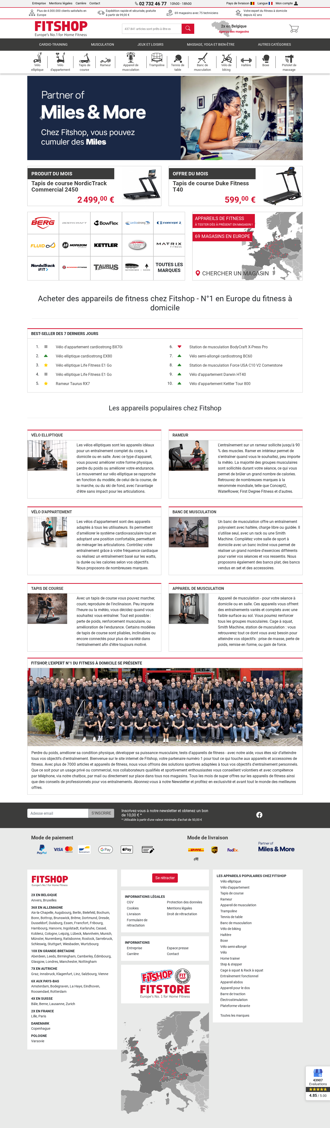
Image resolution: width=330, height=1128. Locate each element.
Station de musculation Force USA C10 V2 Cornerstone (235, 365)
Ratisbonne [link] (71, 939)
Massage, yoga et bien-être (211, 45)
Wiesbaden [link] (71, 944)
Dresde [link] (104, 918)
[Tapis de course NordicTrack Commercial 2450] (141, 185)
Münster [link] (37, 939)
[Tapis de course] (47, 608)
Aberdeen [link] (38, 956)
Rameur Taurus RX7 (73, 383)
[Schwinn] (74, 267)
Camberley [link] (85, 956)
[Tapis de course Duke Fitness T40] (282, 185)
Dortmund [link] (89, 918)
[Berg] (43, 223)
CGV (130, 902)
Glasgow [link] (37, 962)
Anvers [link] (36, 900)
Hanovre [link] (55, 928)
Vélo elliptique (47, 435)
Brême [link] (75, 918)
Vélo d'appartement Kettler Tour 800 (220, 383)
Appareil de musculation (198, 588)
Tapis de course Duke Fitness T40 (211, 186)
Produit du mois (51, 174)
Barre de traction (232, 994)
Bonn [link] (35, 918)
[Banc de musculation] (188, 531)
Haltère (225, 935)
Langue (263, 3)
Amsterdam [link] (40, 986)
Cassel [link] (101, 928)
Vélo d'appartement (51, 512)
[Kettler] (106, 245)
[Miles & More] (276, 846)
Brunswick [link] (61, 918)
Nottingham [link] (88, 962)
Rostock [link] (88, 939)
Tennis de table (231, 917)
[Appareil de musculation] (188, 608)
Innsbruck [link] (47, 974)
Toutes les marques (234, 1016)
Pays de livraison (237, 3)
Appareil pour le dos (235, 988)
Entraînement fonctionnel (239, 976)
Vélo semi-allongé (233, 947)
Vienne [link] (103, 974)
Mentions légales (60, 3)
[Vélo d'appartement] (47, 531)
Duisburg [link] (55, 923)
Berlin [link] (77, 913)
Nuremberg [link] (53, 939)
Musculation (102, 45)
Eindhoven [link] (91, 986)
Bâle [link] (34, 1004)
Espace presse (177, 948)
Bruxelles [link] (50, 900)
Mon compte (284, 3)
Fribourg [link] (96, 923)
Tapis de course (47, 588)
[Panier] (295, 29)
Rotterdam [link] (58, 992)
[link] (247, 246)
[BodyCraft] (74, 223)
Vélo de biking (230, 929)
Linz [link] (77, 974)
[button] (41, 118)
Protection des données (184, 902)
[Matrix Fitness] (169, 245)
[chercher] (188, 29)
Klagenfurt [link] (64, 974)
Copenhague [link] (40, 1029)
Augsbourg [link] (63, 913)
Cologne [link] (51, 934)
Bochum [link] (103, 913)
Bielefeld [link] (89, 913)
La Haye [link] (76, 986)
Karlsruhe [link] (87, 928)
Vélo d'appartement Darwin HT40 (217, 374)
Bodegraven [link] (59, 986)
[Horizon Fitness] (74, 245)
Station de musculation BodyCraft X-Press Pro (228, 347)
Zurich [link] (70, 1004)
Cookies (133, 908)
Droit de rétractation (182, 914)
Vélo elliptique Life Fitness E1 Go (84, 365)
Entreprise (39, 3)
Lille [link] (34, 1016)
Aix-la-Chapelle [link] (42, 913)
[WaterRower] (137, 267)
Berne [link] (43, 1004)
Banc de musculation (194, 512)
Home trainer (230, 959)
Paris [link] (42, 1016)
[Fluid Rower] (43, 245)
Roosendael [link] (40, 992)
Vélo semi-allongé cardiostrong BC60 (220, 356)
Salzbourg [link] (89, 974)
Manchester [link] (68, 962)
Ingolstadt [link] (71, 928)
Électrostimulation (234, 1000)
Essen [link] (68, 923)
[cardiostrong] (137, 223)
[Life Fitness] (137, 245)
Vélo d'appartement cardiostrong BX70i (89, 347)
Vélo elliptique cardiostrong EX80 (84, 356)
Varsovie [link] (37, 1041)
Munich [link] (105, 934)
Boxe (224, 941)
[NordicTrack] (43, 267)
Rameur (180, 435)
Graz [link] (34, 974)
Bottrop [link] (46, 918)
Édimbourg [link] (102, 956)
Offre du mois (190, 174)
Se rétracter (165, 878)
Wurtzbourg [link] (90, 944)
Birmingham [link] (66, 956)
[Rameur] (188, 455)
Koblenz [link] (37, 934)
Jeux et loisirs (150, 45)
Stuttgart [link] (54, 944)
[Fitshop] (61, 28)
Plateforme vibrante (235, 1006)
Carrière (81, 3)
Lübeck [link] (76, 934)
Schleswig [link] (38, 944)
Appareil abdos (231, 982)
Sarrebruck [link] (104, 939)
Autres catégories (274, 45)
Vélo (223, 952)
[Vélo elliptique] (47, 455)
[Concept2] (169, 223)
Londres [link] (52, 962)
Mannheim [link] (91, 934)
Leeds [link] (51, 956)
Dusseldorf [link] (39, 923)
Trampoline (228, 911)
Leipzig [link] (63, 934)
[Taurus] (106, 267)
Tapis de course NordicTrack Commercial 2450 (69, 186)
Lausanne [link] (56, 1004)
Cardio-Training (53, 45)
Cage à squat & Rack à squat (241, 970)
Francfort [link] (81, 923)
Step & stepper (231, 964)
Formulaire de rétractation (137, 923)
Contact (94, 3)
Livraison (134, 914)
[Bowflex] (106, 223)
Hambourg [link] (39, 928)
